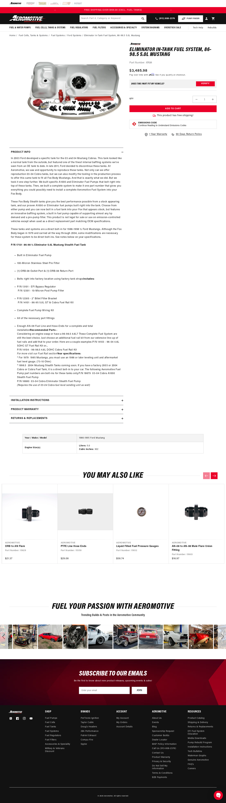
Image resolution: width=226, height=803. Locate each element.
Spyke (84, 744)
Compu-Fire (87, 740)
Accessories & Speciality (57, 744)
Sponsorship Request (163, 731)
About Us (157, 718)
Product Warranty (161, 757)
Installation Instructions (200, 747)
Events (155, 722)
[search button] (143, 18)
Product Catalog (196, 718)
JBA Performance (89, 731)
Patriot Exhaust (88, 735)
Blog (154, 727)
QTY (131, 99)
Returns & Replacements (200, 727)
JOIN (139, 690)
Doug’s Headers (89, 727)
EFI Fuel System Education (196, 732)
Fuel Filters (50, 740)
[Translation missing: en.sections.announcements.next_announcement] (171, 10)
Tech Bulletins (195, 751)
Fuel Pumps (51, 718)
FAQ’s (191, 764)
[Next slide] (214, 475)
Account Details (124, 727)
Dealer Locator (159, 740)
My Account (122, 718)
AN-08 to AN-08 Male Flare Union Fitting (192, 548)
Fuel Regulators (53, 735)
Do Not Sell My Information (159, 767)
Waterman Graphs (197, 756)
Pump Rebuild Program (200, 742)
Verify (205, 84)
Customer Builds (160, 735)
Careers (192, 768)
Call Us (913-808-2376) (164, 748)
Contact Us (158, 753)
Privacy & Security (161, 761)
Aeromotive (108, 796)
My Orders (121, 722)
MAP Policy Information (164, 744)
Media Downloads (197, 738)
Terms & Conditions (162, 773)
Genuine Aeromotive (198, 760)
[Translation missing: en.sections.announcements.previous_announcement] (55, 10)
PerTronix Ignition (90, 718)
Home (12, 35)
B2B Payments (159, 777)
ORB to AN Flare (15, 546)
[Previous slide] (206, 475)
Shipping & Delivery (198, 722)
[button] (213, 18)
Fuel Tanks (50, 727)
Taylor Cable (87, 722)
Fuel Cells (50, 722)
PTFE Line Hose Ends (73, 546)
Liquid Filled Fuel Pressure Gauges (137, 546)
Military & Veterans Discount (54, 749)
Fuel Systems (58, 35)
